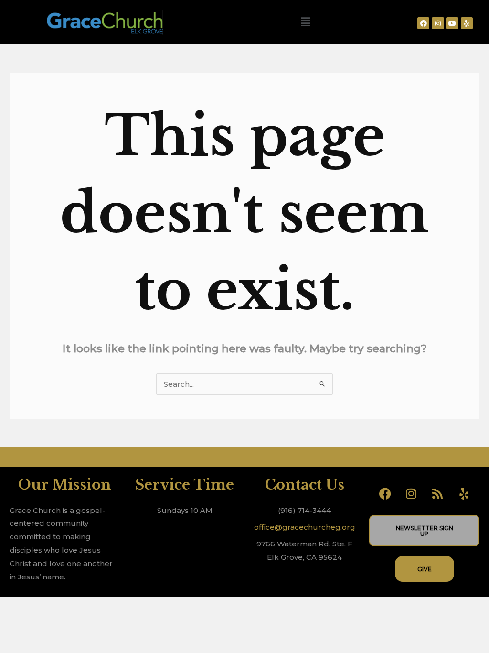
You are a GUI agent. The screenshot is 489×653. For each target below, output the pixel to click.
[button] (305, 22)
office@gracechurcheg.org (304, 527)
